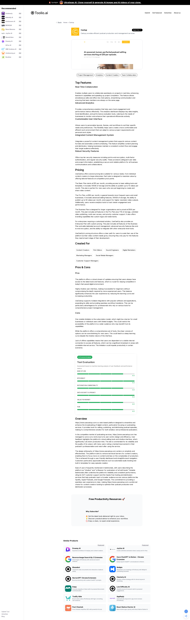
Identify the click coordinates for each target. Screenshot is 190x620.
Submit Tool (5, 611)
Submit (147, 13)
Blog (3, 616)
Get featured (157, 13)
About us (177, 13)
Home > (66, 22)
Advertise (5, 614)
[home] (39, 13)
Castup (71, 22)
